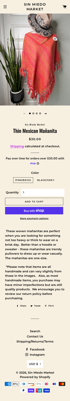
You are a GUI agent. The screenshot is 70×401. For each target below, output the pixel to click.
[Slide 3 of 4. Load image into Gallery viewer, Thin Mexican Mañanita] (36, 113)
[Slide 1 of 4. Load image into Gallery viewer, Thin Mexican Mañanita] (30, 113)
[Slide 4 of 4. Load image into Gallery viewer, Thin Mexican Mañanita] (40, 113)
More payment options (34, 218)
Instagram (37, 354)
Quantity (12, 192)
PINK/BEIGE (23, 180)
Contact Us (35, 336)
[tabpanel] (35, 59)
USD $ (33, 364)
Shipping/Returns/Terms (35, 341)
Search (35, 331)
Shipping (17, 146)
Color (35, 172)
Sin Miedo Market (35, 6)
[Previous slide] (24, 113)
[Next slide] (45, 113)
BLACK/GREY (46, 180)
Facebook (37, 349)
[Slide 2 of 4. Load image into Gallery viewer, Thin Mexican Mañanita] (33, 113)
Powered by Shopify (35, 377)
